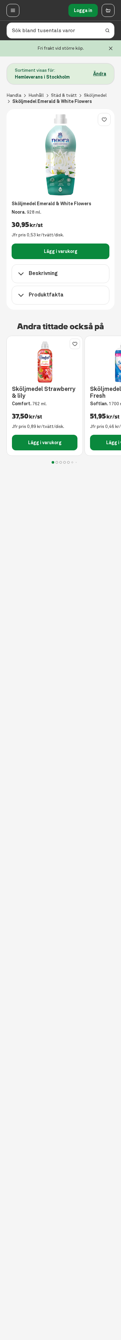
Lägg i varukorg (60, 251)
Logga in (83, 10)
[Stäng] (111, 48)
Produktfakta (46, 294)
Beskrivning (43, 273)
